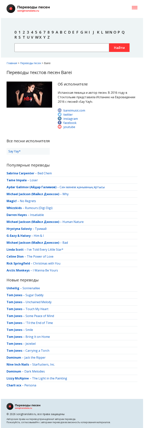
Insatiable (37, 215)
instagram (70, 119)
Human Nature (73, 222)
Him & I (39, 236)
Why (65, 194)
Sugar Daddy (35, 295)
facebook (69, 123)
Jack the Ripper (35, 357)
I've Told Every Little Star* (45, 249)
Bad (65, 243)
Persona (30, 385)
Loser (34, 180)
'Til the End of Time (39, 323)
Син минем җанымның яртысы (82, 187)
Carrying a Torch (37, 351)
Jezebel (31, 344)
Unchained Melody (39, 302)
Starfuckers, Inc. (43, 364)
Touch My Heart (37, 309)
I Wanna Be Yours (45, 270)
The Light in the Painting (49, 378)
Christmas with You (46, 263)
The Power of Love (40, 256)
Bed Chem (45, 173)
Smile (29, 330)
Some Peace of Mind (40, 316)
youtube (69, 127)
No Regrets (28, 201)
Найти (119, 47)
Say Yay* (14, 151)
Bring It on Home (38, 337)
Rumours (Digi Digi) (38, 208)
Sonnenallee (31, 288)
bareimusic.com (74, 110)
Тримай (40, 229)
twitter (68, 114)
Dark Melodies (34, 371)
